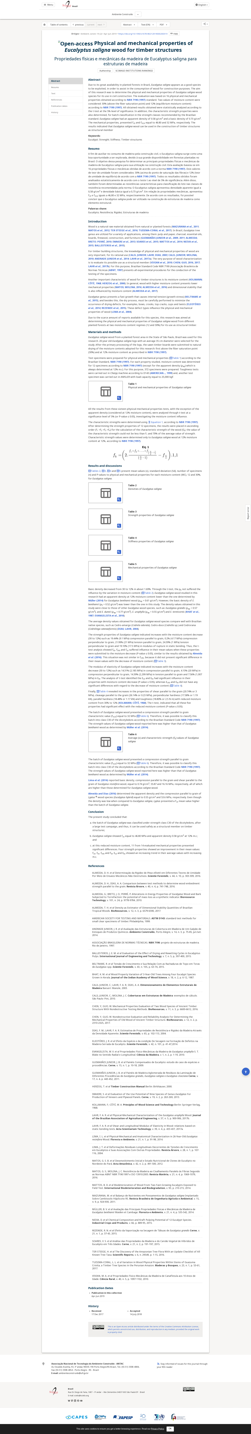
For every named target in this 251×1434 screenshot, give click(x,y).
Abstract (127, 24)
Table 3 (161, 661)
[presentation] (145, 455)
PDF (162, 24)
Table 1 (176, 358)
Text (53, 93)
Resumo (55, 87)
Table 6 (144, 716)
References (56, 99)
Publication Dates (59, 106)
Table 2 (148, 592)
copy (174, 33)
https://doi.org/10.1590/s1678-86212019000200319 (142, 33)
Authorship (105, 70)
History (54, 112)
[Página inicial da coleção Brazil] (53, 1394)
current (91, 24)
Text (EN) (145, 24)
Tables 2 (95, 470)
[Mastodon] (72, 1400)
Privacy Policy (157, 1429)
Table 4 (177, 685)
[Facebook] (78, 1400)
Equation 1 (157, 422)
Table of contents (59, 24)
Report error (248, 513)
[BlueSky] (69, 1400)
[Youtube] (81, 1400)
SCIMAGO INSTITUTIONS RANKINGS (134, 70)
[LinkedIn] (75, 1400)
